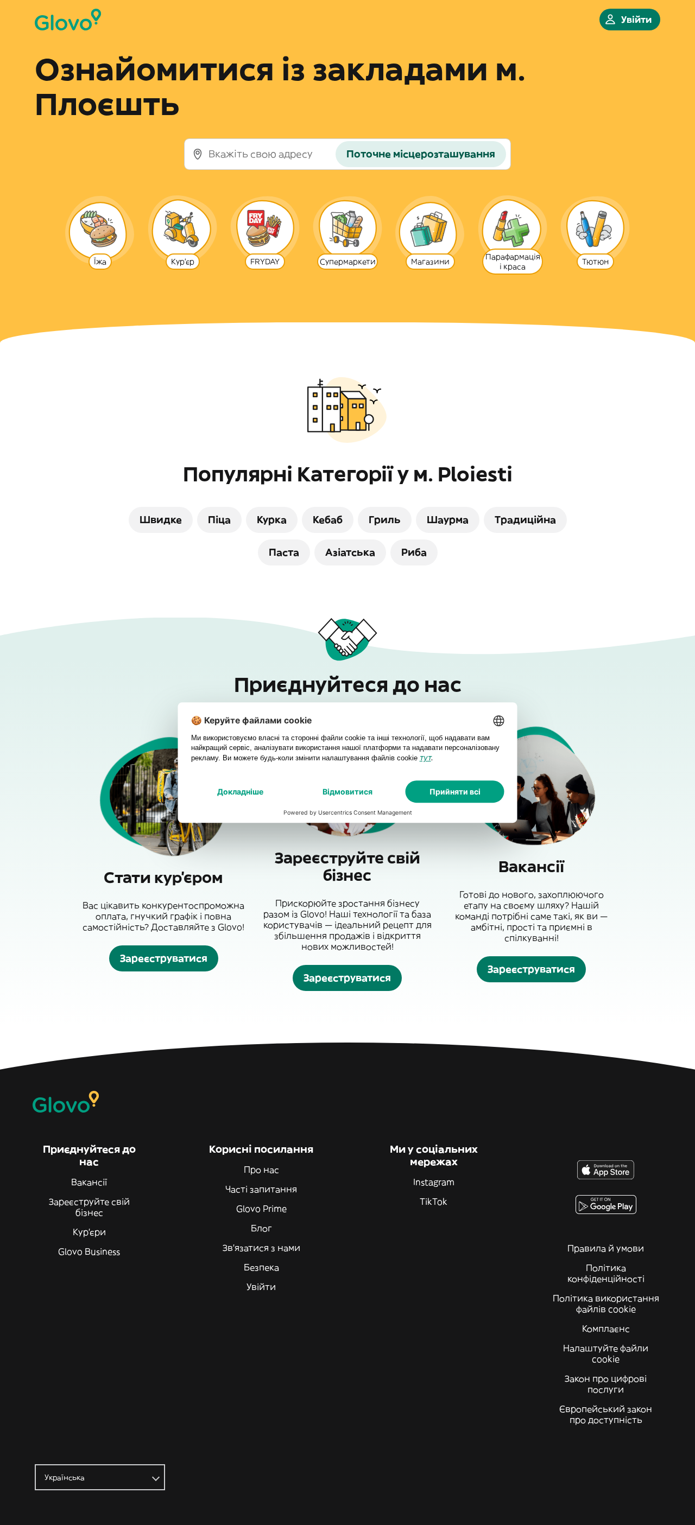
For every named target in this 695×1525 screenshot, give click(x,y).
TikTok (433, 1201)
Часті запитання (261, 1189)
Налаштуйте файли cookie (605, 1353)
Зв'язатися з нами (261, 1247)
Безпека (261, 1267)
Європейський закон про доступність (605, 1414)
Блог (261, 1228)
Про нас (261, 1169)
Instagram (433, 1182)
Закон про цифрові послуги (606, 1384)
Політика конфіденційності (606, 1273)
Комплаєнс (606, 1328)
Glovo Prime (261, 1208)
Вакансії (89, 1182)
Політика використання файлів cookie (606, 1303)
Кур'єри (89, 1232)
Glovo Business (89, 1251)
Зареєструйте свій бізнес (89, 1207)
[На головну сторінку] (68, 19)
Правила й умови (605, 1248)
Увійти (261, 1286)
